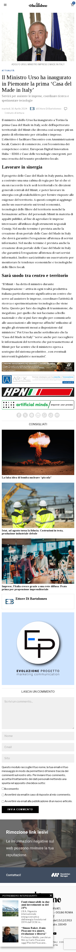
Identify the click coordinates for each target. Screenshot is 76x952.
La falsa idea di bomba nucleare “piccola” (27, 477)
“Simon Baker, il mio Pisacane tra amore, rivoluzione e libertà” (33, 930)
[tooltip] (18, 415)
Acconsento (11, 788)
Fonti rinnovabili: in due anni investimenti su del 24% (35, 904)
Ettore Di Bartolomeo (49, 108)
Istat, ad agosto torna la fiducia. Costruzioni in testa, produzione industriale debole (32, 532)
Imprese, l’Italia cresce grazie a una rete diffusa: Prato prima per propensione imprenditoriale (34, 588)
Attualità (8, 70)
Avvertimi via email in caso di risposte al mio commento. (38, 794)
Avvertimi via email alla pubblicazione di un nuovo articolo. (38, 801)
